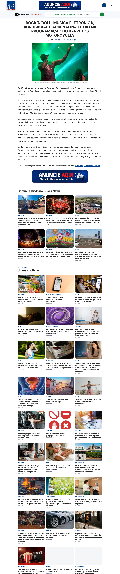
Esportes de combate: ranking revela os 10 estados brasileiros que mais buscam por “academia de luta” (88, 536)
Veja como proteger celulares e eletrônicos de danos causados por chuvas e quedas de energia (31, 501)
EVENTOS (66, 40)
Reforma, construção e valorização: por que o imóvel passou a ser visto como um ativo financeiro (87, 332)
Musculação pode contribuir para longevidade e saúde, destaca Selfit (29, 435)
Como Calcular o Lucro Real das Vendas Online (59, 570)
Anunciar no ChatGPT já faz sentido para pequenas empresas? (57, 299)
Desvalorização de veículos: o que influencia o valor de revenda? (58, 535)
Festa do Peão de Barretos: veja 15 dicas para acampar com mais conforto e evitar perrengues (59, 254)
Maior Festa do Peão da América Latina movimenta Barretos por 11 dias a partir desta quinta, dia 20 (59, 221)
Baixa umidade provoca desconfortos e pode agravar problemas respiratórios (30, 365)
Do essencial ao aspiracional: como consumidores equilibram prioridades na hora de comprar (88, 435)
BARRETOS (58, 40)
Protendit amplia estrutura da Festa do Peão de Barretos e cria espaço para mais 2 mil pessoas (88, 220)
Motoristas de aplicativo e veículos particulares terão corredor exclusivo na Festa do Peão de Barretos (88, 255)
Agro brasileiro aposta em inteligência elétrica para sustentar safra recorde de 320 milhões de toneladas (88, 468)
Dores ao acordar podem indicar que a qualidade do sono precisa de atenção (31, 331)
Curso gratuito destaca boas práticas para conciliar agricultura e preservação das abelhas (58, 502)
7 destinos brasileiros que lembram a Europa (57, 400)
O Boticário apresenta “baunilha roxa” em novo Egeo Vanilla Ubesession (59, 331)
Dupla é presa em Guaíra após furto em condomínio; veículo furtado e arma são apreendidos (59, 365)
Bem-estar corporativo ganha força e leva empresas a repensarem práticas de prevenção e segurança (30, 468)
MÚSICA (73, 40)
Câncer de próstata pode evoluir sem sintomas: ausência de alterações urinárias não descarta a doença (31, 402)
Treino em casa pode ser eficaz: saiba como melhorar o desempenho (88, 401)
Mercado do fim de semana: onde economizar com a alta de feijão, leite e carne (30, 299)
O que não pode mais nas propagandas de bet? (56, 434)
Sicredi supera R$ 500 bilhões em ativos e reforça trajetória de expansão (88, 501)
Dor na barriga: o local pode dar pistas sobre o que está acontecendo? (59, 467)
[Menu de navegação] (111, 5)
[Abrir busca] (104, 5)
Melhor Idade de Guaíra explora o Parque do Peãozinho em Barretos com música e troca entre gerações (31, 221)
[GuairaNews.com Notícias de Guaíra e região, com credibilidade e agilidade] (11, 5)
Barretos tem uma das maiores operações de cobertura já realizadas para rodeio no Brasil (31, 254)
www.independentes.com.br (87, 166)
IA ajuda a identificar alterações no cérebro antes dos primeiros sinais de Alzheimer (88, 299)
